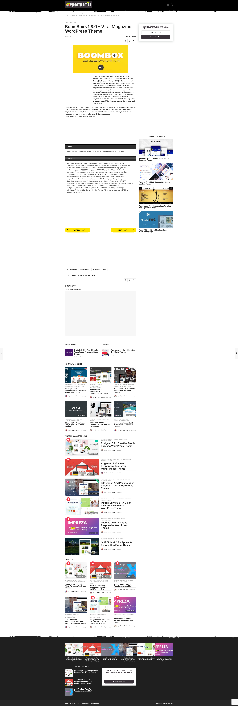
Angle (110, 459)
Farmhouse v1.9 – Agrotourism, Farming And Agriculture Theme (155, 207)
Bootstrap (116, 459)
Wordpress (70, 23)
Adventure (125, 419)
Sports (122, 538)
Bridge (110, 439)
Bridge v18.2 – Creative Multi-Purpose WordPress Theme (118, 444)
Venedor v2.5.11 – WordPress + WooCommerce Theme (99, 391)
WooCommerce (94, 386)
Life (114, 479)
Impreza (110, 518)
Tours (130, 419)
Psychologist (127, 479)
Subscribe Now (156, 37)
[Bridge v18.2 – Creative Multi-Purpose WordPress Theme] (82, 447)
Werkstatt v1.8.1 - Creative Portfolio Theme (123, 351)
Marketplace (81, 384)
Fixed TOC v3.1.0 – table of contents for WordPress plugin (154, 231)
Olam (66, 420)
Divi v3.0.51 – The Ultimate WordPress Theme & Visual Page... (86, 352)
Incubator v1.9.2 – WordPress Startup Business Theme (154, 159)
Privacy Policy (75, 703)
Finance (115, 498)
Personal (119, 479)
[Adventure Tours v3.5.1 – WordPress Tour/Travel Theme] (125, 409)
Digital (74, 419)
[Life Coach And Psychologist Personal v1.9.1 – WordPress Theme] (82, 487)
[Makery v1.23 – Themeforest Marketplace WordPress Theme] (76, 375)
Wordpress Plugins (119, 580)
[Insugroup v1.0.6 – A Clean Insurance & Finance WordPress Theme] (82, 506)
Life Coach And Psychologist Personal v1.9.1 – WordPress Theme (117, 486)
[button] (168, 5)
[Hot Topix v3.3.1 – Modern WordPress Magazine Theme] (125, 375)
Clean (110, 498)
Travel (116, 420)
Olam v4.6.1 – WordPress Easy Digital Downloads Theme (75, 425)
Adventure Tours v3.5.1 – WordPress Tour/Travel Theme (124, 425)
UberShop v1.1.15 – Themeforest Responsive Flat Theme (100, 424)
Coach (110, 479)
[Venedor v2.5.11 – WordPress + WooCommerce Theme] (100, 375)
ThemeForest (85, 269)
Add (127, 580)
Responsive (104, 460)
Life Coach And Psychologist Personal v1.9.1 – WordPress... (128, 659)
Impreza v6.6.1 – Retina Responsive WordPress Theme (114, 525)
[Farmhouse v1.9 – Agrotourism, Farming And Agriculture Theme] (156, 195)
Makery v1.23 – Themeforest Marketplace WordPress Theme (75, 390)
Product (132, 580)
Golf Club (116, 538)
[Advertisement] (79, 89)
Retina (123, 518)
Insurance (128, 498)
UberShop (92, 420)
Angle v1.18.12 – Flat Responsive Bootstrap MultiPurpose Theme (114, 466)
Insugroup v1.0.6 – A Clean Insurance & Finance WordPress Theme (116, 505)
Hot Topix (124, 384)
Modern (116, 386)
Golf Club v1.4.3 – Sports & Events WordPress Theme (116, 544)
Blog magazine (72, 269)
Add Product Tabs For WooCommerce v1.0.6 (123, 585)
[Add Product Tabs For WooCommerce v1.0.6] (125, 570)
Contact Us (95, 703)
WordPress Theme (79, 386)
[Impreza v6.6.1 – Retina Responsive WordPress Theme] (82, 526)
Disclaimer (85, 703)
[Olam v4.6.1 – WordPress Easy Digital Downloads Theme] (76, 409)
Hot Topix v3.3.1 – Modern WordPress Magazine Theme (124, 390)
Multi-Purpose (123, 439)
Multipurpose (127, 459)
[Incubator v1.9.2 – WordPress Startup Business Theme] (156, 147)
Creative (115, 439)
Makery (75, 384)
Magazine (131, 384)
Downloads (80, 419)
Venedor (99, 384)
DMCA (67, 703)
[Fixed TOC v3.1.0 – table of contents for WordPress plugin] (156, 219)
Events (110, 538)
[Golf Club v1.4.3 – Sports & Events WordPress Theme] (82, 546)
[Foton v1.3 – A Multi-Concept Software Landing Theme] (156, 171)
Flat (121, 459)
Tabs (115, 581)
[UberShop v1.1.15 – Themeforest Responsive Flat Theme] (100, 409)
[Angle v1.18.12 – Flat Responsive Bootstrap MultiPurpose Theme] (82, 467)
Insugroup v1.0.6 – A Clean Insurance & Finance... (146, 658)
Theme (99, 419)
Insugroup (121, 498)
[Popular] (68, 440)
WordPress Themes (99, 269)
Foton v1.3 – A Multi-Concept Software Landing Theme (154, 183)
